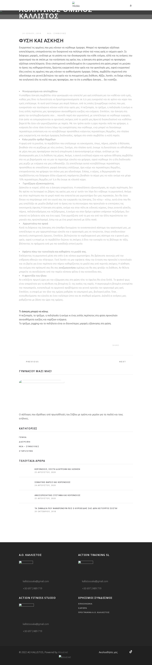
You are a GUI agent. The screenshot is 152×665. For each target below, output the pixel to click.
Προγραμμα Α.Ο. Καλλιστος (94, 612)
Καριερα (82, 608)
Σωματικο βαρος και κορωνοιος (53, 482)
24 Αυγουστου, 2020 (45, 485)
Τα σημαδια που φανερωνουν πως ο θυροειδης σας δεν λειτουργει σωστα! (76, 508)
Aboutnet (63, 652)
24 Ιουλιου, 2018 (31, 33)
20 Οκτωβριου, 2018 (45, 511)
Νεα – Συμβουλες (29, 446)
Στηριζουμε (26, 451)
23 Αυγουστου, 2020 (45, 498)
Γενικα (23, 437)
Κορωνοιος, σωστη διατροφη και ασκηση (57, 469)
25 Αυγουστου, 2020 (45, 472)
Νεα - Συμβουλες (56, 33)
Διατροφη (24, 442)
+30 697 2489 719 (32, 588)
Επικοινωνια (85, 604)
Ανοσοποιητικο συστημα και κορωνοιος (57, 495)
